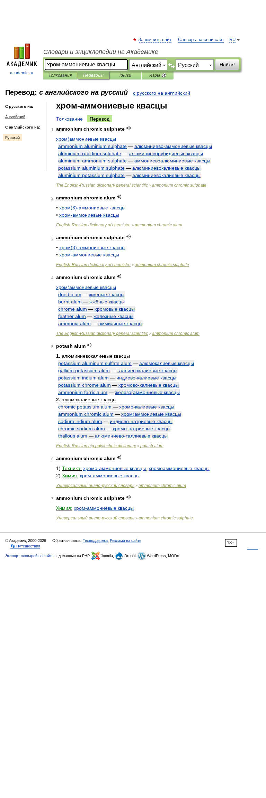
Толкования (60, 75)
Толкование (69, 119)
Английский (15, 117)
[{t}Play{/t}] (128, 128)
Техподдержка (95, 540)
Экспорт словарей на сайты (29, 556)
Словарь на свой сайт (201, 39)
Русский (12, 137)
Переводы (93, 75)
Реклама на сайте (125, 540)
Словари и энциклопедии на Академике (100, 51)
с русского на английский (161, 93)
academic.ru (21, 73)
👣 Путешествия (25, 546)
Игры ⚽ (157, 75)
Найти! (227, 64)
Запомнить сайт (155, 39)
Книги (125, 75)
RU (232, 39)
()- (92, 207)
